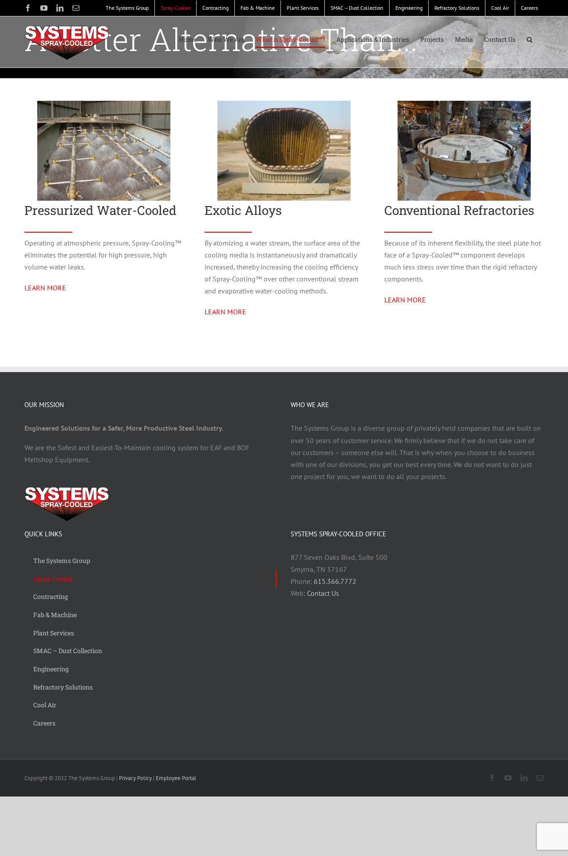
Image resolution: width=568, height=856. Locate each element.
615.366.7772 (335, 581)
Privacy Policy (135, 778)
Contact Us (323, 593)
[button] (529, 39)
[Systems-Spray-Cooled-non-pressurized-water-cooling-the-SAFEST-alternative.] (103, 104)
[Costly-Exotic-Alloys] (284, 104)
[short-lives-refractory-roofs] (464, 104)
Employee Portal (176, 778)
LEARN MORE (45, 287)
